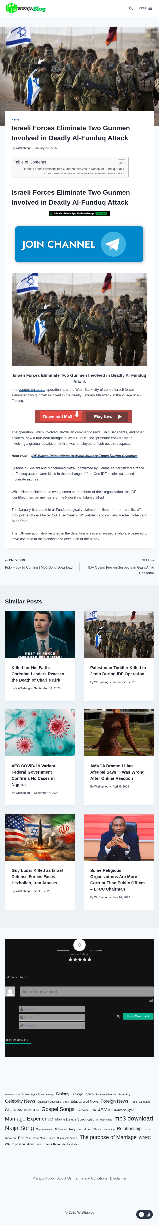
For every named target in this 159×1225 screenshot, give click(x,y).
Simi (28, 1138)
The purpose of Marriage (108, 1137)
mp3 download (133, 1118)
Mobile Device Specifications (76, 1119)
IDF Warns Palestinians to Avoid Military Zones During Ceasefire (84, 456)
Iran (93, 1110)
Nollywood (61, 1129)
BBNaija (50, 1094)
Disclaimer (118, 1178)
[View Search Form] (131, 8)
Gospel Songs (58, 1109)
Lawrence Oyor (123, 1110)
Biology (62, 1094)
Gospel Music (31, 1110)
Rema (147, 1129)
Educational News (85, 1101)
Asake (25, 1094)
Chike (66, 1102)
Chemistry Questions (49, 1101)
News (15, 119)
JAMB (104, 1109)
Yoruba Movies (70, 1144)
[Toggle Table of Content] (119, 162)
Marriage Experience (29, 1119)
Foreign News (114, 1101)
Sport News (39, 1138)
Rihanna (10, 1138)
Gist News (13, 1110)
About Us (64, 1178)
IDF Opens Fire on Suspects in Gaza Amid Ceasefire (121, 567)
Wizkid (40, 1144)
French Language (140, 1101)
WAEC (145, 1137)
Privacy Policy (44, 1178)
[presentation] (40, 634)
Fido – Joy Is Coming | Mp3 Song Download (38, 564)
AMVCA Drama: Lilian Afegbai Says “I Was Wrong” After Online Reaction (118, 772)
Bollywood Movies (106, 1094)
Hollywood (83, 1110)
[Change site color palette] (144, 1214)
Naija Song (19, 1128)
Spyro (51, 1138)
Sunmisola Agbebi (67, 1138)
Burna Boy (124, 1094)
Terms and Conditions (90, 1178)
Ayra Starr (37, 1094)
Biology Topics (82, 1094)
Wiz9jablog (23, 148)
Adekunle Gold (12, 1094)
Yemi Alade (52, 1144)
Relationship (129, 1128)
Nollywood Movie (80, 1129)
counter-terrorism (31, 390)
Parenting (109, 1129)
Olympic (97, 1129)
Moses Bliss (106, 1119)
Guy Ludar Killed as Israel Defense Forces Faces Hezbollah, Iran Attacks (37, 876)
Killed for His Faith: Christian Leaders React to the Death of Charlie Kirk (38, 673)
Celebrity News (20, 1101)
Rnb (21, 1138)
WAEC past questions (20, 1144)
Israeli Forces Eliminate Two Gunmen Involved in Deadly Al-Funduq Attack (74, 169)
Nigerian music (44, 1129)
